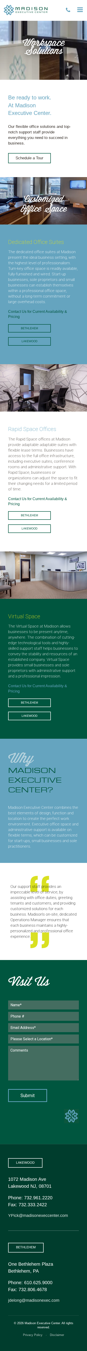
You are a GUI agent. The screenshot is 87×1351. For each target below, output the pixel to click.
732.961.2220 (38, 1197)
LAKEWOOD (25, 1162)
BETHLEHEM (26, 1247)
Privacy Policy (32, 1335)
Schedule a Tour (29, 158)
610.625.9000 (38, 1282)
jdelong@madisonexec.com (33, 1300)
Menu (80, 9)
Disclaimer (57, 1335)
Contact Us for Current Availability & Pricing (37, 314)
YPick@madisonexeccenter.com (38, 1215)
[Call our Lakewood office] (68, 9)
